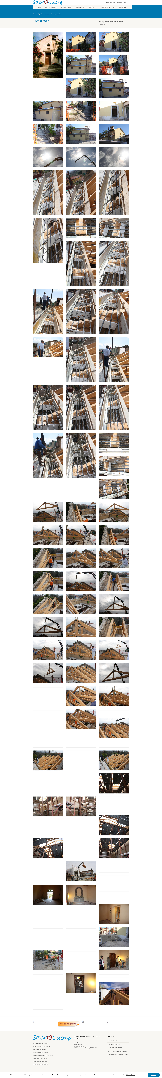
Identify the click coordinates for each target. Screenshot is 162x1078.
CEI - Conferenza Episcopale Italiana (117, 1051)
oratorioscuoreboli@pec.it (40, 1061)
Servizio (91, 7)
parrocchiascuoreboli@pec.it (40, 1064)
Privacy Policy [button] (130, 1075)
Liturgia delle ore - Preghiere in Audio (118, 1054)
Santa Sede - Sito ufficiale (115, 1047)
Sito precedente (122, 2)
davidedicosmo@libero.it (39, 1049)
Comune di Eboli (112, 1040)
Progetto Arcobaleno (107, 7)
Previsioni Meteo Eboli (114, 1044)
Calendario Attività (108, 2)
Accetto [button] (153, 1075)
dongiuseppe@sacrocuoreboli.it (41, 1046)
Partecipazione (66, 7)
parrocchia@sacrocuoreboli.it (40, 1043)
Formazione (80, 7)
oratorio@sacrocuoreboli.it (40, 1058)
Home (39, 7)
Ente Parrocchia (50, 7)
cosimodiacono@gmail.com (40, 1052)
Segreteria (122, 7)
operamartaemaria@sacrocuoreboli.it (43, 1055)
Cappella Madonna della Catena (46, 14)
